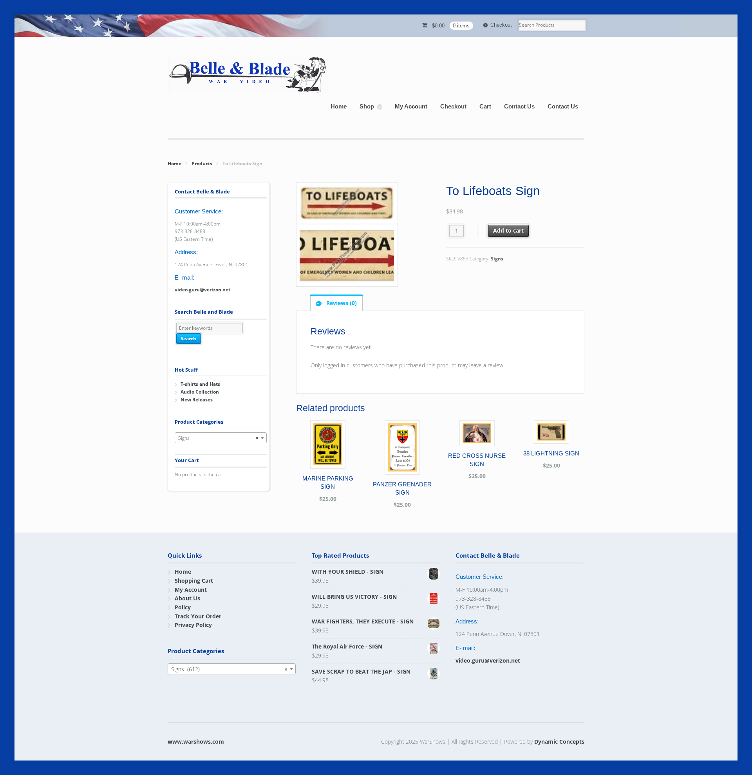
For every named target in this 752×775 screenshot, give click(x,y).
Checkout (501, 25)
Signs (497, 258)
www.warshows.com (196, 741)
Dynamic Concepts (559, 741)
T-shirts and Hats (200, 384)
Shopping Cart (194, 580)
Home (339, 106)
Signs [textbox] (218, 438)
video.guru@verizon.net (202, 289)
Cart (485, 106)
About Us (187, 598)
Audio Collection (200, 391)
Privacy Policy (193, 625)
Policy (183, 607)
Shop (367, 106)
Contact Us (519, 106)
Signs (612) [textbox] (229, 669)
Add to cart (508, 230)
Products (202, 163)
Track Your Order (198, 616)
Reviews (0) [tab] (341, 303)
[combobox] (221, 437)
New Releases (197, 399)
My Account (411, 106)
